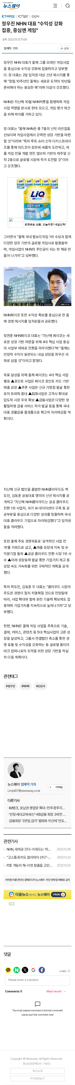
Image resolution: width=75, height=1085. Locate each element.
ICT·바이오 (8, 16)
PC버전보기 (37, 1078)
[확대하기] (37, 270)
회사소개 (37, 1070)
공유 (66, 48)
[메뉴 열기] (53, 5)
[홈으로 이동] (11, 5)
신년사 (35, 16)
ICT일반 (23, 16)
